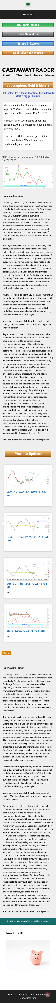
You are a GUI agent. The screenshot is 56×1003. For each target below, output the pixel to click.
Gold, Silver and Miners (28, 53)
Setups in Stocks (28, 43)
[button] (28, 4)
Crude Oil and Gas (28, 34)
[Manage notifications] (47, 994)
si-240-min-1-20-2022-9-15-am (26, 494)
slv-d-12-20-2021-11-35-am (26, 630)
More (5, 653)
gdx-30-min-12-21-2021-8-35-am (28, 585)
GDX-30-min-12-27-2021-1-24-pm (28, 538)
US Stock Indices (28, 25)
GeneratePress (28, 997)
